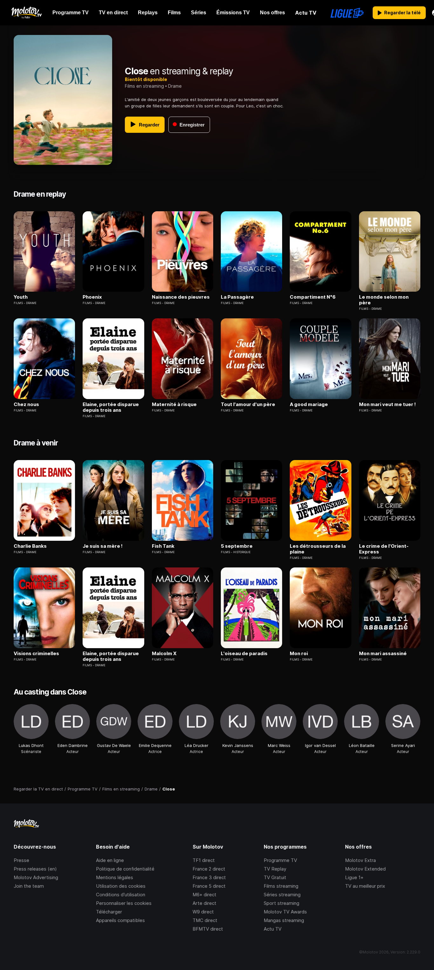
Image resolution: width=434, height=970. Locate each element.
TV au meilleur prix (365, 886)
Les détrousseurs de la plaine (318, 549)
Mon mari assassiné (383, 653)
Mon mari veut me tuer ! (387, 404)
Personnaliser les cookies (124, 903)
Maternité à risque (174, 404)
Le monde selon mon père (384, 300)
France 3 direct (209, 877)
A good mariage (309, 404)
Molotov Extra (360, 860)
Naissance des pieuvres (181, 297)
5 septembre (237, 546)
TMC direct (205, 920)
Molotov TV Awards (285, 912)
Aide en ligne (110, 860)
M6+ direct (204, 895)
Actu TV (272, 929)
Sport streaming (281, 903)
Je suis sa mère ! (103, 546)
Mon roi (299, 653)
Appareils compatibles (120, 920)
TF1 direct (204, 860)
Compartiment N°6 (313, 297)
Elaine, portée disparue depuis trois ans (111, 407)
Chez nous (26, 404)
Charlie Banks (30, 546)
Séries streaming (282, 895)
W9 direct (203, 912)
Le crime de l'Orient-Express (384, 549)
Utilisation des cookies (121, 886)
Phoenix (92, 297)
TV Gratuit (275, 877)
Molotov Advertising (36, 877)
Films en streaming (144, 86)
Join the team (29, 886)
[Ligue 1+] (347, 12)
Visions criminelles (36, 653)
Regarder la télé (402, 12)
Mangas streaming (284, 920)
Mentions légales (114, 877)
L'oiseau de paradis (244, 653)
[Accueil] (26, 12)
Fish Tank (163, 546)
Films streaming (281, 886)
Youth (21, 297)
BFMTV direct (208, 929)
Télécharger (109, 912)
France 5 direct (209, 886)
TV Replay (275, 869)
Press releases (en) (35, 869)
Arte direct (204, 903)
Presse (21, 860)
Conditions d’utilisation (120, 895)
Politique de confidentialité (125, 869)
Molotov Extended (365, 869)
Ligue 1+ (354, 877)
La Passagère (237, 297)
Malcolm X (164, 653)
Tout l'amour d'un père (248, 404)
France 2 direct (209, 869)
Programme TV (280, 860)
